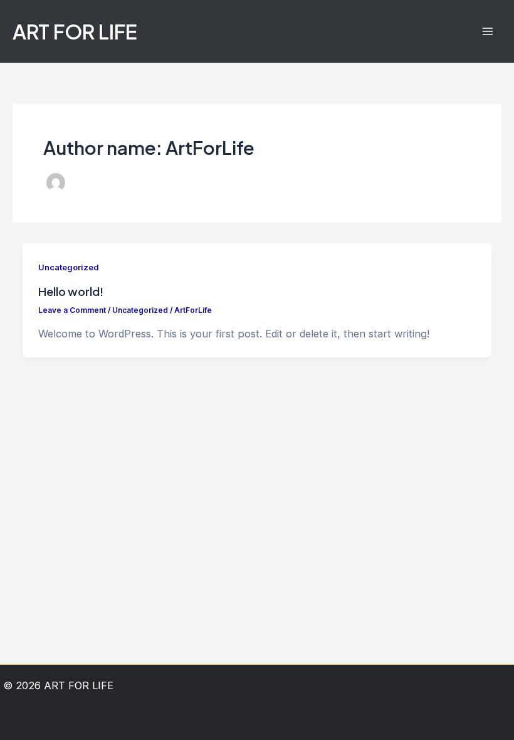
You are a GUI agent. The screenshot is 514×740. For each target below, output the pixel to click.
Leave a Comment (72, 310)
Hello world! (70, 291)
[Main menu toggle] (487, 32)
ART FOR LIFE (75, 31)
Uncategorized (68, 267)
